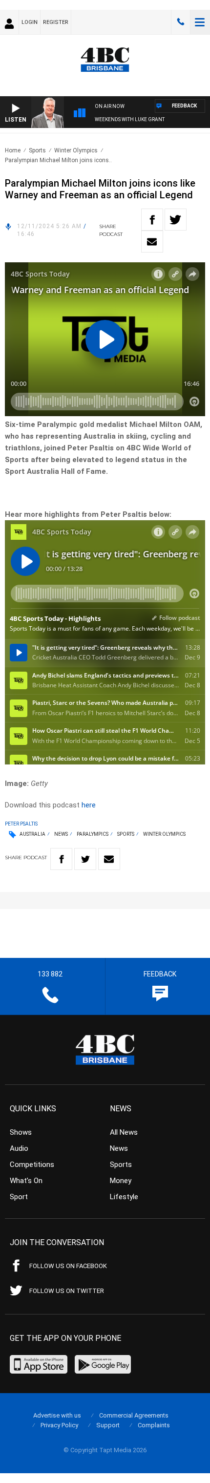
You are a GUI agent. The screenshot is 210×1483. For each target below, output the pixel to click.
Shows (21, 1132)
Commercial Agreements (133, 1415)
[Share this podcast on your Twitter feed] (176, 220)
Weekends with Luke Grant (130, 119)
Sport (19, 1196)
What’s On (26, 1180)
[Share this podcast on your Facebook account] (152, 220)
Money (120, 1180)
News (61, 834)
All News (124, 1132)
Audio (19, 1148)
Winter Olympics (76, 150)
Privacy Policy (59, 1425)
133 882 (180, 22)
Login (29, 22)
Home (13, 150)
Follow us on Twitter (66, 1290)
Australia (32, 834)
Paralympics (92, 834)
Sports (37, 150)
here (89, 805)
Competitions (32, 1164)
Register (55, 22)
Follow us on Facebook (68, 1266)
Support (108, 1425)
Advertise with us (57, 1415)
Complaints (154, 1425)
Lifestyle (124, 1196)
